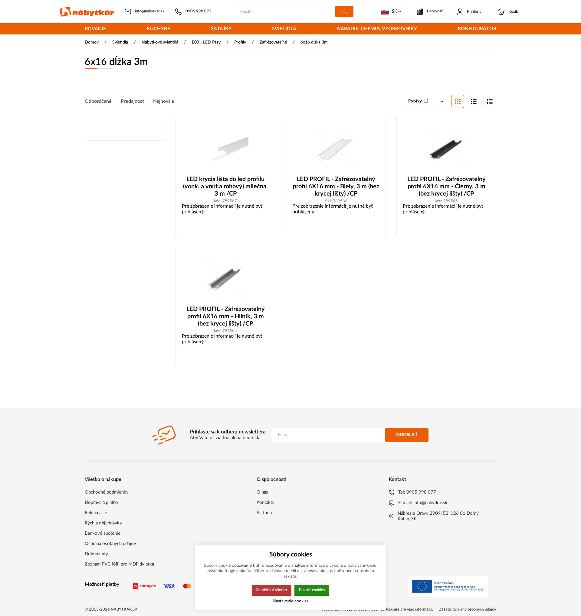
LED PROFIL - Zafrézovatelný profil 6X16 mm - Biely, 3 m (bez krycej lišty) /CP (336, 186)
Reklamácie (96, 513)
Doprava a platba (101, 502)
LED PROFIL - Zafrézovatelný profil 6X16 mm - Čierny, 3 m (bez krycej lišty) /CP (446, 186)
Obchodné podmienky (107, 492)
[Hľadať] (344, 11)
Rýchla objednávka (103, 523)
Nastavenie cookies (290, 601)
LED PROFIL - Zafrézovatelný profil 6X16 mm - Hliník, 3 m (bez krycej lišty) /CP (225, 316)
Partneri (264, 513)
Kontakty (265, 502)
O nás (262, 492)
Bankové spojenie (102, 533)
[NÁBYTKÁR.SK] (87, 12)
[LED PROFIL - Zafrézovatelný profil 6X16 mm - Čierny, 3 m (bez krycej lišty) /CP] (446, 149)
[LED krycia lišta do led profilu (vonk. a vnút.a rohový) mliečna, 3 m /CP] (225, 149)
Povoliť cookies (312, 590)
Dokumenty (96, 554)
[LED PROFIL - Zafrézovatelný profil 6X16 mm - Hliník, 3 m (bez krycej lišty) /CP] (225, 279)
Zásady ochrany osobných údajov (467, 609)
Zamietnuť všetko (271, 590)
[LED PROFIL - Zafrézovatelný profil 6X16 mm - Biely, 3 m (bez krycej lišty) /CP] (335, 149)
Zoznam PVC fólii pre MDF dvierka (119, 564)
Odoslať (407, 435)
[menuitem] (95, 29)
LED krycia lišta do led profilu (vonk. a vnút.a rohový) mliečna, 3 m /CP (225, 186)
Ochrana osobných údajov (110, 543)
